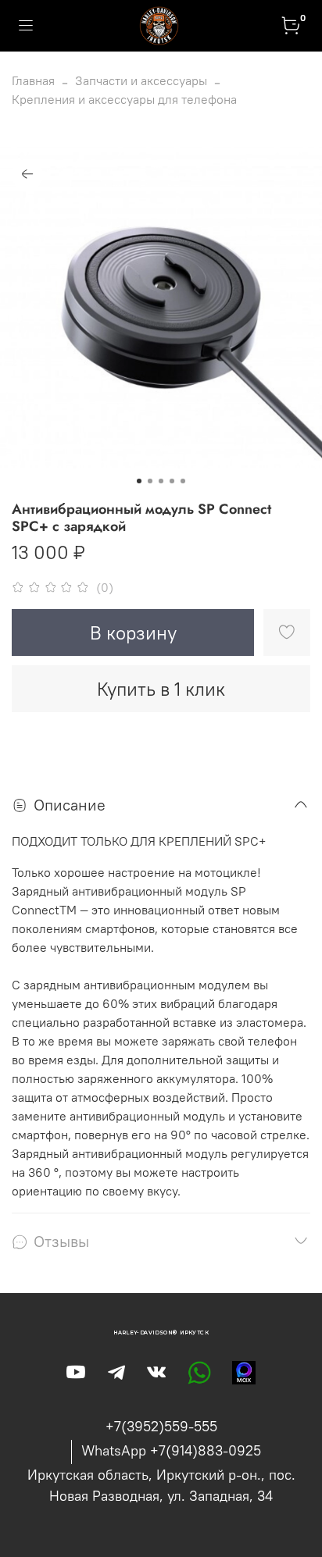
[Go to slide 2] (150, 481)
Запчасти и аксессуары (141, 80)
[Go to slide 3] (161, 481)
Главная (33, 80)
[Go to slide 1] (139, 481)
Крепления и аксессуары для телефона (124, 99)
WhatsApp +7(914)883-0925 (171, 1450)
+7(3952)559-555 (161, 1426)
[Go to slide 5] (183, 481)
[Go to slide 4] (172, 481)
